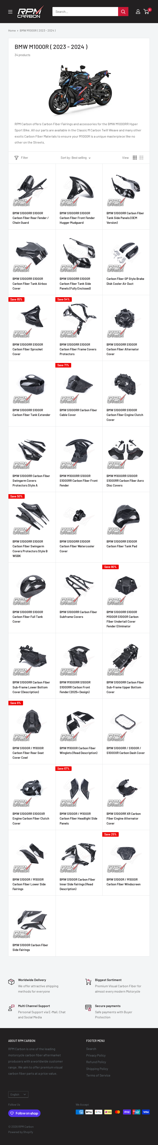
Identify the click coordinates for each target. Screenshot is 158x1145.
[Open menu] (10, 11)
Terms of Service (98, 1075)
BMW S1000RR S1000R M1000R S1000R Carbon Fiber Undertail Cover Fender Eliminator (122, 619)
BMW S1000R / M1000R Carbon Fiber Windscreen (124, 882)
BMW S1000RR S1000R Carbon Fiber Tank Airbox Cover (30, 283)
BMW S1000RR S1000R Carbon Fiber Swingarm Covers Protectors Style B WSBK (30, 549)
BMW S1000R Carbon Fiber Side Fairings (30, 947)
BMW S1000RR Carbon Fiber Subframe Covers (78, 614)
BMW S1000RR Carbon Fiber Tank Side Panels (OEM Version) (125, 218)
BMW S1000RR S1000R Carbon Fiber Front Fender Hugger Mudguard (77, 218)
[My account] (138, 11)
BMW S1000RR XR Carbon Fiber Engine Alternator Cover (124, 818)
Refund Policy (96, 1062)
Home (12, 30)
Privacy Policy (96, 1055)
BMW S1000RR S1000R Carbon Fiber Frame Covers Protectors (78, 349)
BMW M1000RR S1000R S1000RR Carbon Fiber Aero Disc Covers (125, 480)
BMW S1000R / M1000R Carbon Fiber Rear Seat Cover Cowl (28, 753)
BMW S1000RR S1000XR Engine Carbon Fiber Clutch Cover (31, 818)
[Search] (123, 11)
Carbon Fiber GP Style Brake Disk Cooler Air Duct (125, 281)
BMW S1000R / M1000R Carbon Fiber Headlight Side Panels (78, 818)
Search (91, 1049)
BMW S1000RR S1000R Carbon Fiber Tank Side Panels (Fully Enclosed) (75, 283)
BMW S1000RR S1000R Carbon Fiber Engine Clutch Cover (125, 415)
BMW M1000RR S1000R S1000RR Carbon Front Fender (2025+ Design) (75, 687)
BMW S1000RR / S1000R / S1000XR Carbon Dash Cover (126, 750)
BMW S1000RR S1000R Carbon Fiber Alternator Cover (123, 349)
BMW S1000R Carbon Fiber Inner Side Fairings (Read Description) (77, 884)
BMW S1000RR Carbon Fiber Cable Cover (78, 412)
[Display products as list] (141, 157)
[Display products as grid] (135, 157)
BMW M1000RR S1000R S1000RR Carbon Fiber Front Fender (79, 480)
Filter (24, 157)
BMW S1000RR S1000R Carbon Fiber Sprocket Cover (28, 349)
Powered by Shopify (20, 1132)
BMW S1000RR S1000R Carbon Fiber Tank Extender (31, 412)
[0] (146, 11)
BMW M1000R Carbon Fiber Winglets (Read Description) (78, 750)
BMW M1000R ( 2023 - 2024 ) (38, 30)
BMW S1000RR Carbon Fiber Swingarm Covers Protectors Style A (31, 480)
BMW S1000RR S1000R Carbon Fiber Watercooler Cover (77, 546)
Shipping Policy (97, 1069)
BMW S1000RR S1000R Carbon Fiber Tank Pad (122, 544)
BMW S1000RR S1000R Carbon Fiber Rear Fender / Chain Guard (31, 218)
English (14, 1094)
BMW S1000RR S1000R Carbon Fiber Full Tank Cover (28, 616)
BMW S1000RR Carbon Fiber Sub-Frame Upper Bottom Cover (125, 687)
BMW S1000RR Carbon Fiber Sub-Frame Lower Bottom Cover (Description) (31, 687)
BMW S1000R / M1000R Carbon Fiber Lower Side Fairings (29, 884)
